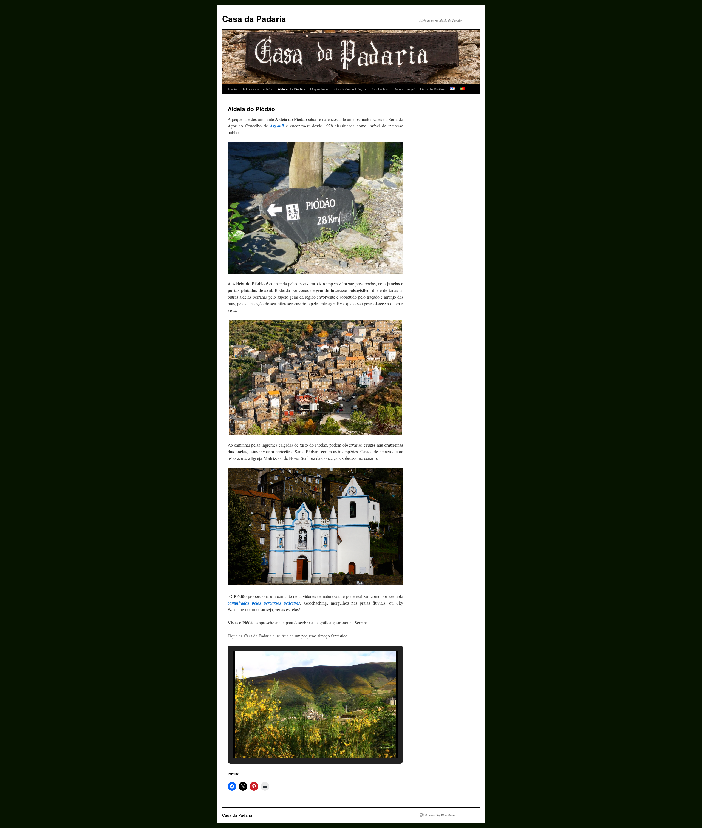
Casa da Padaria (254, 18)
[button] (303, 743)
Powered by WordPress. (440, 815)
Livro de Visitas (432, 89)
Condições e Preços (350, 89)
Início (232, 89)
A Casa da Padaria (257, 89)
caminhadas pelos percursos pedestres (264, 603)
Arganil (277, 126)
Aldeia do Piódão (291, 89)
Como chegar (404, 89)
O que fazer (319, 89)
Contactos (380, 89)
